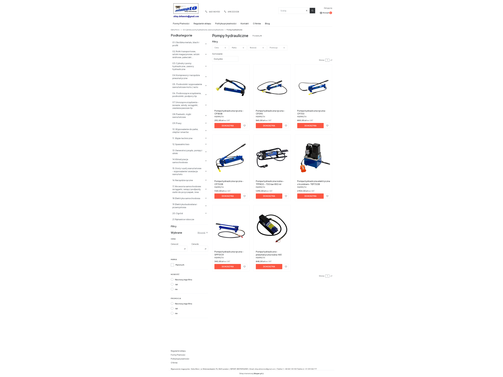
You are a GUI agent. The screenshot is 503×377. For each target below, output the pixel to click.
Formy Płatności (178, 355)
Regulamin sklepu (178, 351)
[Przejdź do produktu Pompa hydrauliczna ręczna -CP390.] (272, 87)
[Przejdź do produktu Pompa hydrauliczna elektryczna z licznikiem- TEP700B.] (313, 158)
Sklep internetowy (250, 374)
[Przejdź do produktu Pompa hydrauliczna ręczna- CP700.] (313, 87)
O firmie (174, 362)
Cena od (174, 244)
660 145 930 (214, 11)
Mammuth (180, 265)
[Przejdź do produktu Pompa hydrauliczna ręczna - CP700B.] (230, 158)
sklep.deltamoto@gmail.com (265, 369)
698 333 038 (233, 11)
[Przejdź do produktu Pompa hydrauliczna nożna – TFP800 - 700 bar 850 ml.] (272, 158)
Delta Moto (175, 30)
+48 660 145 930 (291, 369)
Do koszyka (228, 125)
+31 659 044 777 (311, 369)
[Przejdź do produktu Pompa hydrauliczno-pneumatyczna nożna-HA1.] (272, 228)
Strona (321, 60)
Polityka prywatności (180, 359)
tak (176, 284)
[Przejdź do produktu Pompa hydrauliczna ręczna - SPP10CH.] (230, 228)
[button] (312, 10)
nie (176, 289)
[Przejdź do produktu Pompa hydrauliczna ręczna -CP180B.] (230, 87)
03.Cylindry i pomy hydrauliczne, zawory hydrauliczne (203, 30)
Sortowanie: (217, 54)
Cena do (195, 244)
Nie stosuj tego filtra (183, 279)
